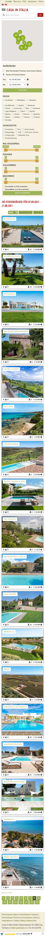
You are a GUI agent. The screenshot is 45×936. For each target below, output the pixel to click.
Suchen (22, 90)
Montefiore (10, 594)
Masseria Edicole (13, 744)
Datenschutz (31, 921)
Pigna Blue (9, 219)
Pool (19, 129)
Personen (23, 212)
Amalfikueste (10, 105)
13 (21, 902)
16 (37, 902)
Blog (23, 921)
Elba (27, 108)
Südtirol (17, 117)
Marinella (9, 819)
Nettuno (8, 407)
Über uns (17, 1)
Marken (8, 114)
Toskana (27, 117)
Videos (17, 921)
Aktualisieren (22, 193)
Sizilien (7, 117)
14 (26, 902)
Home (40, 1)
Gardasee (36, 108)
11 (10, 902)
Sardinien (36, 114)
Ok (40, 15)
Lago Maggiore (10, 111)
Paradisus (9, 294)
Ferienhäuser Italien (10, 915)
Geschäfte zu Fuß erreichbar (16, 186)
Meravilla (9, 632)
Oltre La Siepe (11, 369)
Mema (7, 669)
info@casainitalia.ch (18, 928)
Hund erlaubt (29, 129)
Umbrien (37, 117)
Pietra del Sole (12, 256)
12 (15, 902)
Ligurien (32, 111)
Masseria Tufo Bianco (15, 707)
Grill (19, 132)
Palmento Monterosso (16, 331)
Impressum (32, 1)
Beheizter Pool (23, 135)
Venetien (8, 120)
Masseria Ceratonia (14, 782)
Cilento (7, 108)
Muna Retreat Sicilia (15, 557)
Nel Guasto (10, 519)
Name (11, 212)
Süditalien (32, 100)
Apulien (21, 105)
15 (32, 902)
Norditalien (9, 100)
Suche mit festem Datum (15, 75)
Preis (36, 212)
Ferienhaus (9, 129)
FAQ (24, 1)
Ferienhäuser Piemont (11, 918)
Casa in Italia (17, 10)
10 (5, 902)
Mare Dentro (11, 857)
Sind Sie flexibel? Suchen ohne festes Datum (24, 71)
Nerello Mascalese (14, 482)
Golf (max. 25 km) (31, 132)
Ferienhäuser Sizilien (30, 918)
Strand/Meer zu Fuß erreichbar (17, 189)
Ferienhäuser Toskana (29, 915)
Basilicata (31, 105)
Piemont (26, 114)
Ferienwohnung (11, 138)
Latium (22, 111)
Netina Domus (11, 444)
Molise (17, 114)
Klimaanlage (9, 132)
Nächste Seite (7, 893)
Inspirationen (7, 921)
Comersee (18, 108)
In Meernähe (10, 135)
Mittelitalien (21, 100)
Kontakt (8, 1)
